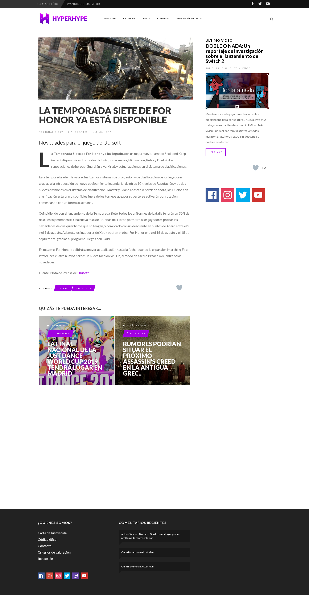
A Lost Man (147, 552)
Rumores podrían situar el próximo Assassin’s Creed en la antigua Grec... (152, 358)
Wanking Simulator (83, 3)
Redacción (45, 558)
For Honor (83, 288)
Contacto (45, 546)
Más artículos (187, 18)
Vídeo (246, 68)
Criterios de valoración (54, 552)
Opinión (163, 18)
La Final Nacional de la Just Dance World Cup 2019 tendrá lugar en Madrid (74, 358)
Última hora (102, 132)
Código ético (47, 539)
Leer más (215, 152)
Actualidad (107, 18)
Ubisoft (83, 273)
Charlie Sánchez (224, 68)
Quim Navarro (129, 552)
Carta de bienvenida (52, 533)
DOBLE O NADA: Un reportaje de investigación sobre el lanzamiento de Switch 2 (235, 53)
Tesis (146, 18)
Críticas (129, 18)
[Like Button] (179, 287)
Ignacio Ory (54, 132)
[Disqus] (114, 446)
